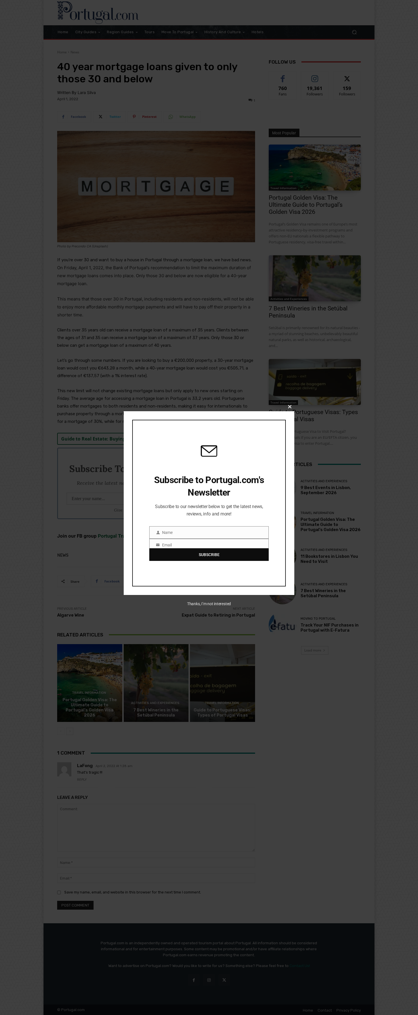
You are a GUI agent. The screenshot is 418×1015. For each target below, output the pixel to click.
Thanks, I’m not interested (209, 604)
